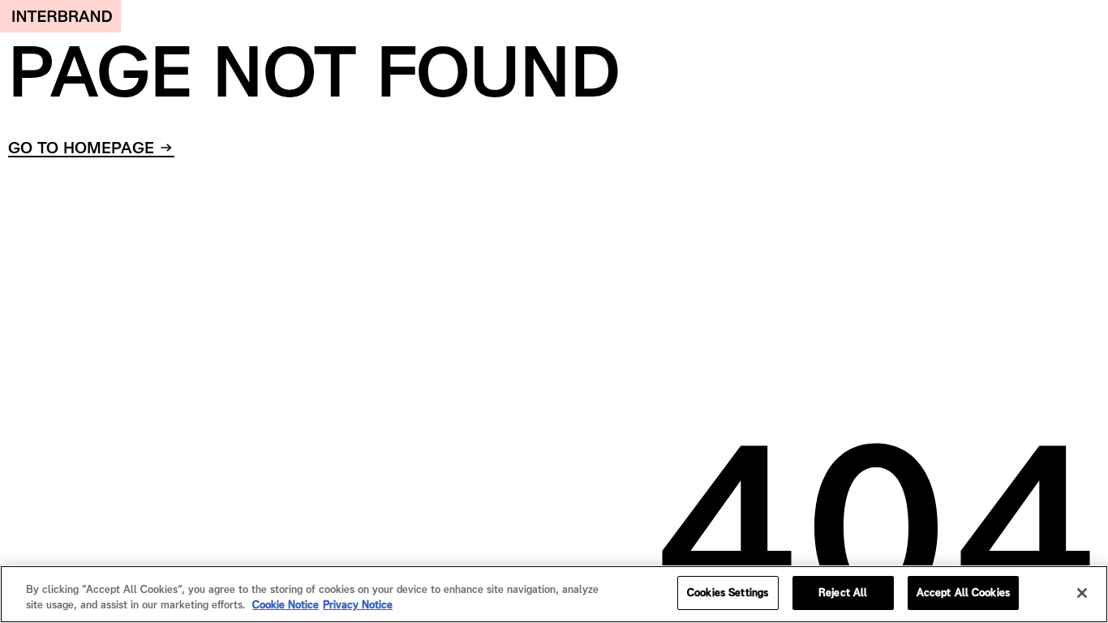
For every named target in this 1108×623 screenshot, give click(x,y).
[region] (554, 594)
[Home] (60, 16)
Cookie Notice (285, 605)
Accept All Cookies (963, 592)
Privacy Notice (358, 605)
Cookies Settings (727, 592)
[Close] (1082, 593)
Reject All (842, 592)
